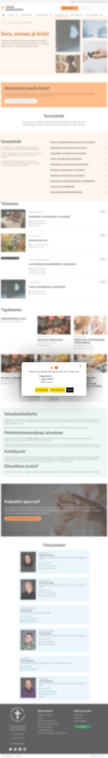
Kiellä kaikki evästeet (57, 390)
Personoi (70, 390)
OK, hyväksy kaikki (42, 390)
